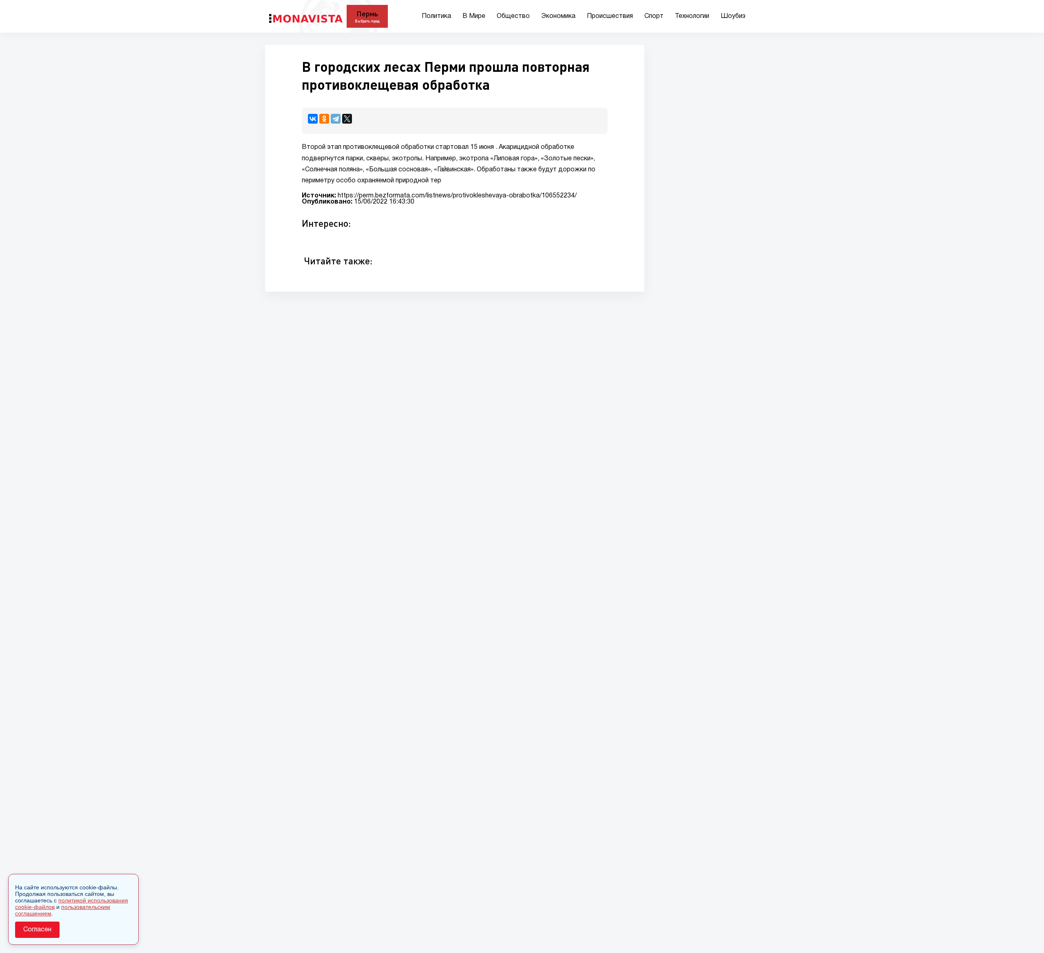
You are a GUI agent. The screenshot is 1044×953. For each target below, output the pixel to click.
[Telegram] (336, 119)
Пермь (367, 13)
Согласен (37, 930)
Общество (513, 16)
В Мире (473, 16)
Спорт (654, 16)
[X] (347, 119)
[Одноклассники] (324, 119)
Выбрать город (367, 21)
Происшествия (610, 16)
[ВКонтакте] (313, 119)
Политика (436, 16)
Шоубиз (733, 16)
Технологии (692, 16)
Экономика (558, 16)
